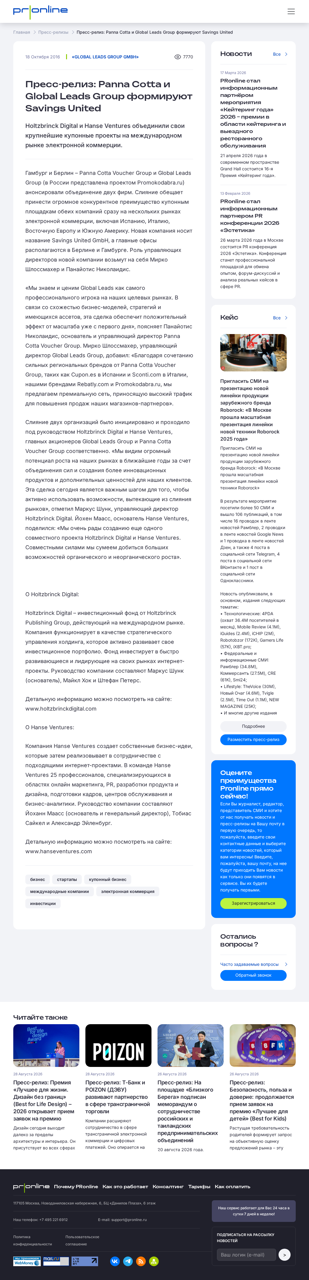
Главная (21, 32)
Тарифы (199, 1187)
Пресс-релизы (53, 32)
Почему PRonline (76, 1187)
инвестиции (43, 903)
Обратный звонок (253, 975)
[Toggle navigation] (291, 11)
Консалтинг (168, 1187)
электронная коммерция (127, 891)
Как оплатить (232, 1187)
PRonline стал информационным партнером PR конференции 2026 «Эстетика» (249, 216)
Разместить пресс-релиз (253, 739)
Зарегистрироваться (253, 903)
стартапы (67, 879)
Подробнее (253, 726)
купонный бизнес (107, 879)
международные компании (59, 891)
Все (277, 54)
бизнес (37, 879)
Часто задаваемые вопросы (249, 964)
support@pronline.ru (129, 1219)
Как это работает (125, 1187)
